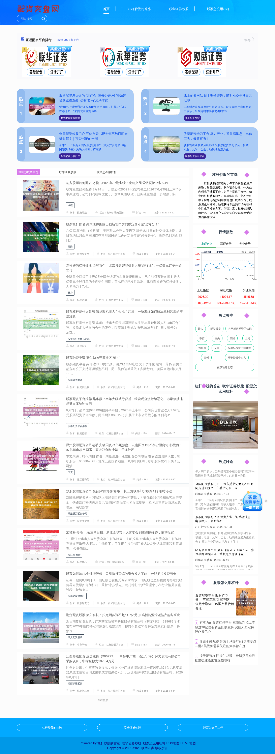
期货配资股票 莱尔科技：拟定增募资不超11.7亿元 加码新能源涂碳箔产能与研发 (123, 614)
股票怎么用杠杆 (218, 8)
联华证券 (147, 748)
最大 (200, 328)
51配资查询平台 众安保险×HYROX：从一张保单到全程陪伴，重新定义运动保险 (224, 544)
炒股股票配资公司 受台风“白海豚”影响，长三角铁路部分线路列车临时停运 (119, 491)
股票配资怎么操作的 (239, 348)
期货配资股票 (75, 637)
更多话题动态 (225, 367)
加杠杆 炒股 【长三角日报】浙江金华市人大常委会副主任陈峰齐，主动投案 (120, 532)
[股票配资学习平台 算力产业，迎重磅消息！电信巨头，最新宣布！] (166, 144)
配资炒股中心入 (237, 357)
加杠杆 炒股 (74, 554)
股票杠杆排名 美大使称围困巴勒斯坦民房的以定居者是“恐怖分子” (112, 224)
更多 (248, 40)
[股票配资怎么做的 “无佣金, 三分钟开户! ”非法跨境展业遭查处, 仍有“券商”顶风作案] (42, 106)
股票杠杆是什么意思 (79, 338)
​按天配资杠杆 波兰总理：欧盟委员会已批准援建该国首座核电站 (225, 658)
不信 (202, 338)
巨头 (217, 338)
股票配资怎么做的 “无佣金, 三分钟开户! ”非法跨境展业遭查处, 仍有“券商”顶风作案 (92, 97)
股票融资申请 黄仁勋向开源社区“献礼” (93, 357)
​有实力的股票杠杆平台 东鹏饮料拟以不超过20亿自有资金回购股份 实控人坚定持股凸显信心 (225, 627)
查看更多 (103, 700)
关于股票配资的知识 (240, 328)
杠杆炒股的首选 (139, 8)
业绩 (70, 205)
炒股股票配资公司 (77, 513)
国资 (70, 472)
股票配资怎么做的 (70, 117)
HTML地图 (188, 743)
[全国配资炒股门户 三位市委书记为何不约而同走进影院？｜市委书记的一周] (42, 144)
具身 (70, 292)
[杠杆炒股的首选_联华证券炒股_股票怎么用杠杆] (39, 8)
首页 (106, 8)
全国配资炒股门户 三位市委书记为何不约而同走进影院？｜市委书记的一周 (93, 136)
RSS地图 (173, 743)
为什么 (202, 348)
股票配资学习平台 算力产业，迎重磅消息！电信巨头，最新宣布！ (224, 511)
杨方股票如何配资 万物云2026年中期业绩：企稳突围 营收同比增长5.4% (117, 182)
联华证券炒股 (178, 8)
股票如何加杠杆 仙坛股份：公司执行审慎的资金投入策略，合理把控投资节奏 (121, 573)
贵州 (206, 357)
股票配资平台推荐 (77, 426)
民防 (70, 246)
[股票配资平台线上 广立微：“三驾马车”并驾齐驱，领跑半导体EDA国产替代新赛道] (246, 601)
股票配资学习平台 (194, 156)
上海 (247, 338)
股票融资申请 (75, 380)
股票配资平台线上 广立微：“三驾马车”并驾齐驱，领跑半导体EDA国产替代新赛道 (214, 601)
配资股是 (215, 328)
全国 (216, 348)
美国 (232, 338)
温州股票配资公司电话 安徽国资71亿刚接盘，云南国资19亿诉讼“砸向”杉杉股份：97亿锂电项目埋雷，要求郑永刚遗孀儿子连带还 (124, 447)
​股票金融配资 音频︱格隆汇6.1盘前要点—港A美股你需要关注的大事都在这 (225, 643)
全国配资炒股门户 (70, 156)
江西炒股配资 (75, 683)
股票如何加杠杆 (76, 596)
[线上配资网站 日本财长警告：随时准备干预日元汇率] (166, 106)
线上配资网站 (192, 117)
